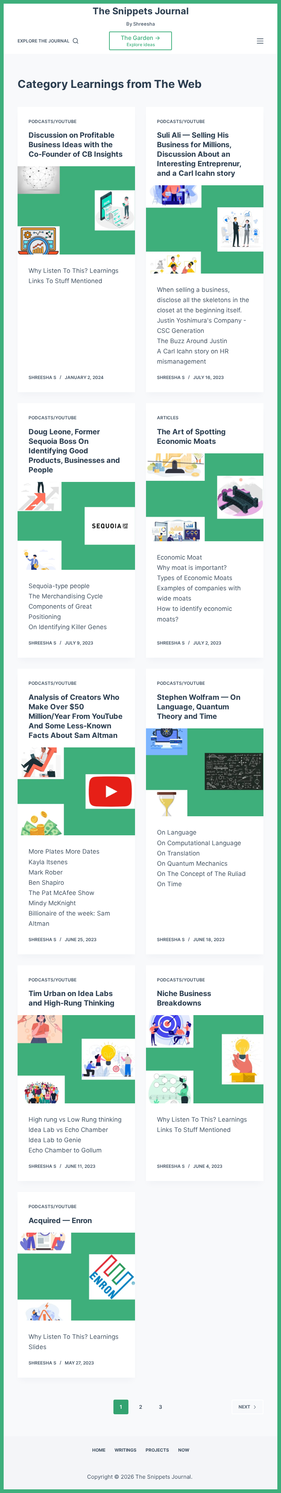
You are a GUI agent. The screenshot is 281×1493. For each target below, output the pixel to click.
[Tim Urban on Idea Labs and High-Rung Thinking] (76, 1059)
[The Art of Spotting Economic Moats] (204, 497)
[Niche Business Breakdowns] (204, 1059)
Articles (168, 417)
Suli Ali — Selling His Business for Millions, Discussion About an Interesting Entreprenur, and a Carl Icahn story (199, 154)
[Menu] (260, 41)
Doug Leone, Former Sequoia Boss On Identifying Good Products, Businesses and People (74, 450)
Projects (157, 1450)
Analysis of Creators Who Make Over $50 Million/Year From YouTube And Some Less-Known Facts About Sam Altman (76, 716)
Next (244, 1407)
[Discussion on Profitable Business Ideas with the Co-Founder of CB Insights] (76, 210)
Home (98, 1450)
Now (183, 1450)
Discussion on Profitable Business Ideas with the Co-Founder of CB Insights (76, 145)
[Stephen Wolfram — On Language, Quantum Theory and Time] (204, 772)
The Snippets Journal (141, 10)
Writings (125, 1450)
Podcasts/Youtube (52, 121)
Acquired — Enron (60, 1220)
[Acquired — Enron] (76, 1277)
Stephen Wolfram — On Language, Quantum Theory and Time (198, 707)
